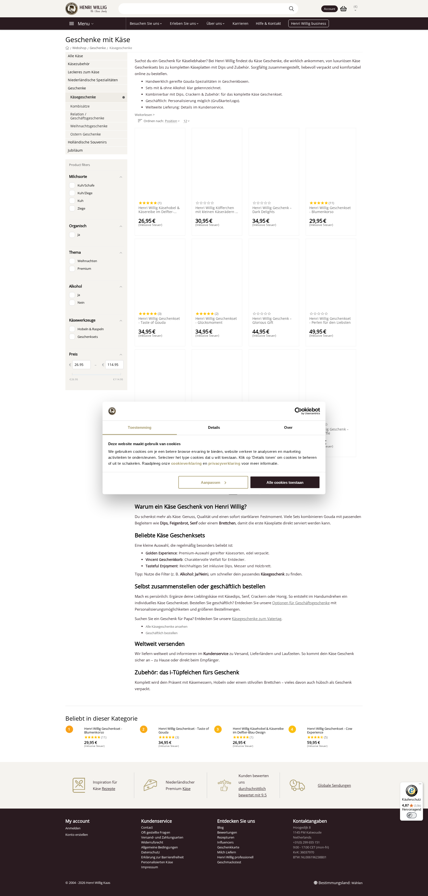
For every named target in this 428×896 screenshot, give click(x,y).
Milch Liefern (226, 852)
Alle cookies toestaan (285, 482)
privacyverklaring (224, 463)
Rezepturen (225, 837)
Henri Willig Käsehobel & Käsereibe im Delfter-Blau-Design (159, 210)
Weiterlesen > (145, 115)
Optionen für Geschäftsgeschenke (301, 602)
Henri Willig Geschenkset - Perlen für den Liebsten (330, 321)
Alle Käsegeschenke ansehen (166, 626)
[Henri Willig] (67, 48)
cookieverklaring (186, 463)
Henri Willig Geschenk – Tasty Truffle (328, 431)
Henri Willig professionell (235, 857)
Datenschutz (150, 852)
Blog (220, 827)
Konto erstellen (76, 834)
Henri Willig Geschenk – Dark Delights (272, 210)
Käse (186, 788)
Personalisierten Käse (157, 862)
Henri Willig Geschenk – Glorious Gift (272, 321)
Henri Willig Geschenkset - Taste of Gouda (159, 321)
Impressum (149, 867)
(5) (325, 737)
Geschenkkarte (228, 847)
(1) (159, 203)
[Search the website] (292, 8)
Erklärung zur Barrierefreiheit (162, 857)
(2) (216, 314)
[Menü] (420, 785)
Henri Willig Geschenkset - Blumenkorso (330, 210)
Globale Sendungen (334, 785)
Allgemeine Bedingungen (159, 847)
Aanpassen (210, 482)
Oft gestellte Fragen (155, 832)
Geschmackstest (229, 862)
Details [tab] (214, 427)
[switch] (412, 815)
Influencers (225, 842)
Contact (147, 827)
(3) (159, 314)
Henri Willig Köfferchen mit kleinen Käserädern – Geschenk (216, 210)
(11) (331, 203)
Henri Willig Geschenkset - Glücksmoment (216, 321)
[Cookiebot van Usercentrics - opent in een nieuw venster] (298, 411)
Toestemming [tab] (139, 427)
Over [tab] (288, 427)
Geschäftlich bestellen (162, 633)
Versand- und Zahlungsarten (162, 837)
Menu (84, 23)
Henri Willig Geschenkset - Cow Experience (329, 730)
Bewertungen (227, 832)
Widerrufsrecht (152, 842)
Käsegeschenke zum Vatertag (256, 618)
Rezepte (108, 788)
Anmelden (72, 828)
